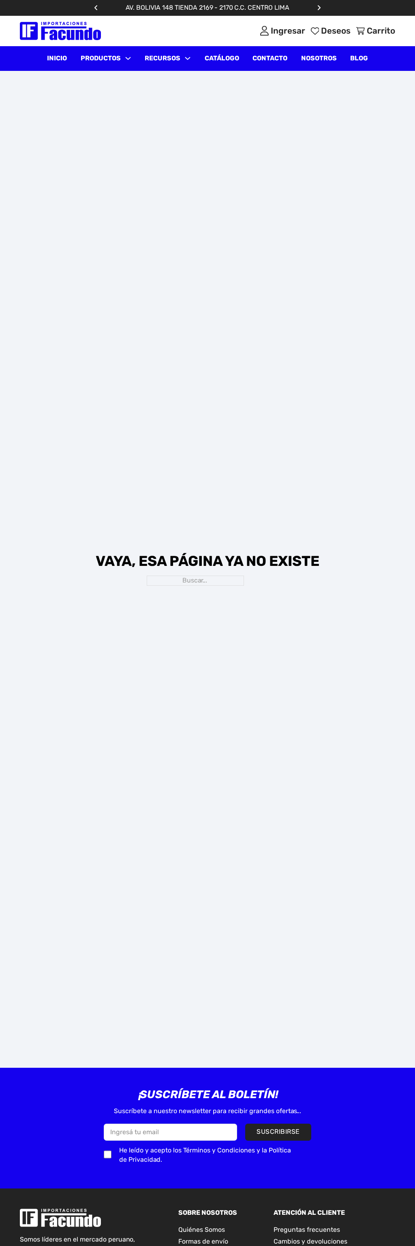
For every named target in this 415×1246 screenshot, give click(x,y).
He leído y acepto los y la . (205, 1154)
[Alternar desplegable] (128, 58)
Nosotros (319, 58)
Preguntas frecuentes (307, 1229)
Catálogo (222, 58)
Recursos (162, 58)
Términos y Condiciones (219, 1150)
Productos (101, 58)
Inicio (57, 58)
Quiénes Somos (201, 1229)
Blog (359, 58)
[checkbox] (107, 1154)
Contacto (269, 58)
